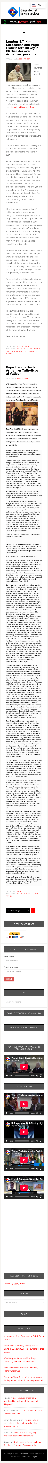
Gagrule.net (24, 11)
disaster (36, 349)
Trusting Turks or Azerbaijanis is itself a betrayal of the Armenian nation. (21, 1423)
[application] (24, 1066)
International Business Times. (22, 107)
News (26, 346)
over (21, 351)
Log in (34, 1457)
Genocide (19, 346)
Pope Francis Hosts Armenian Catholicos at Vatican (22, 370)
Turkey (9, 353)
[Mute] (37, 1075)
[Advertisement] (19, 1226)
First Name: (9, 957)
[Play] (7, 1075)
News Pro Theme (27, 1454)
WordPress (25, 1457)
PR (35, 351)
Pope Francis (29, 351)
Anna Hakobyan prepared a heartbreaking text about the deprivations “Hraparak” (22, 1401)
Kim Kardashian (12, 351)
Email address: (11, 967)
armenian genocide (24, 349)
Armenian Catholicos (25, 894)
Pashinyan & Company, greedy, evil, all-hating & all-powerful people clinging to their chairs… (24, 1349)
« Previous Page (14, 911)
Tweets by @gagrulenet (14, 1283)
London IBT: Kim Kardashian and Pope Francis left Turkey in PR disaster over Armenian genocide (22, 48)
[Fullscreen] (41, 1075)
